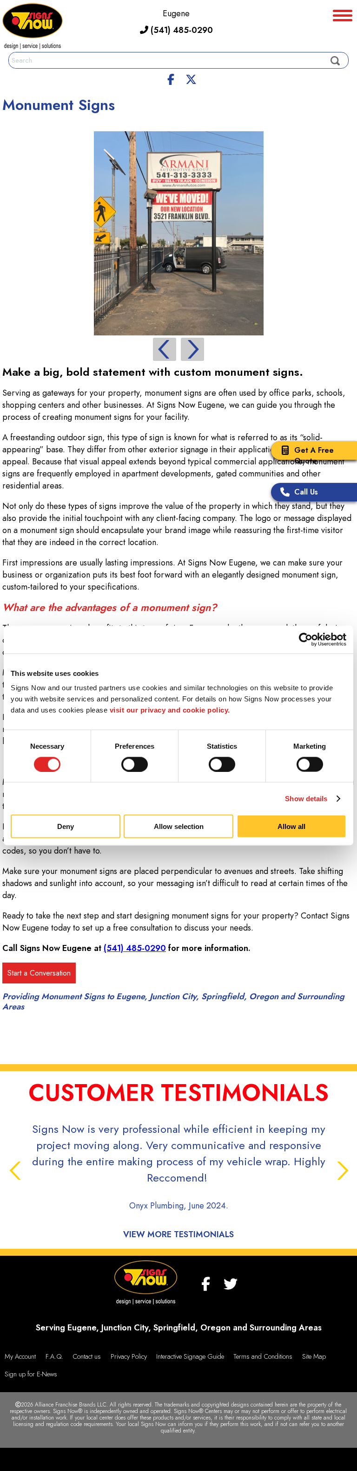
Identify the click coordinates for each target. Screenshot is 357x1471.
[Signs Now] (32, 27)
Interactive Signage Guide (190, 1356)
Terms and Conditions (262, 1356)
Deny (65, 826)
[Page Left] (164, 349)
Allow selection (179, 826)
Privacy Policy (129, 1356)
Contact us (87, 1356)
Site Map (314, 1356)
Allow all (291, 826)
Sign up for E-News (31, 1374)
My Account (20, 1356)
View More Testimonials (178, 1234)
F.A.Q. (54, 1356)
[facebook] (171, 77)
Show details (306, 798)
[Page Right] (192, 349)
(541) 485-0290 (180, 30)
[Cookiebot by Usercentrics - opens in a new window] (305, 639)
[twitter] (191, 77)
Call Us (306, 492)
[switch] (134, 764)
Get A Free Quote (314, 455)
